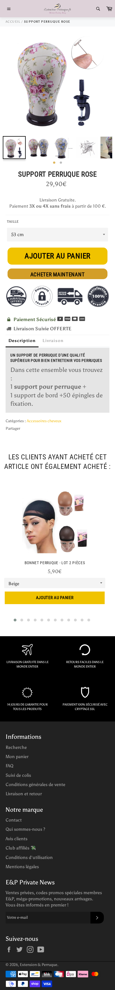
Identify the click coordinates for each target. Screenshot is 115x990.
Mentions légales (22, 866)
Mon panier (17, 756)
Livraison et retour (24, 793)
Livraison (53, 340)
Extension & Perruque (38, 964)
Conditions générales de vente (35, 784)
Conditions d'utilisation (29, 857)
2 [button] (61, 163)
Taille (13, 222)
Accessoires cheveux (44, 421)
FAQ (9, 765)
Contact (14, 820)
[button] (15, 620)
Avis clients (16, 838)
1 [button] (54, 163)
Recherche (16, 747)
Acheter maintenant (57, 274)
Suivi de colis (18, 775)
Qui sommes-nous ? (25, 829)
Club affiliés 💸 (21, 848)
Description (22, 340)
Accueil (13, 21)
